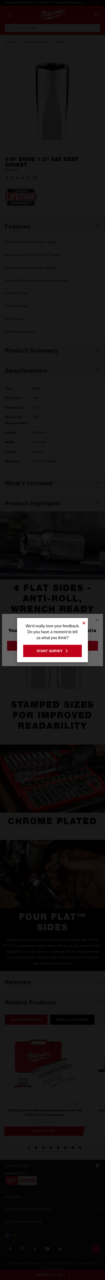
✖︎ (84, 622)
